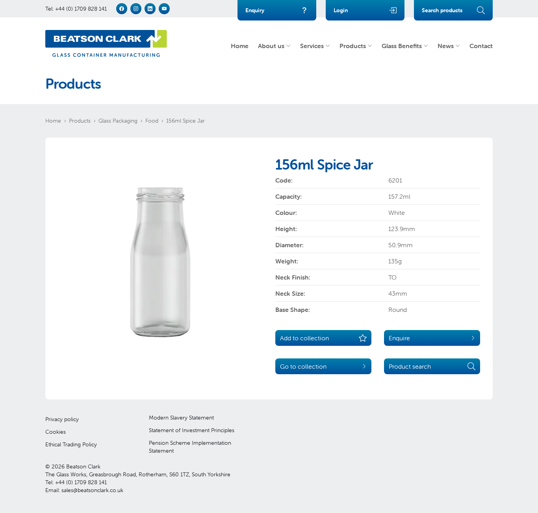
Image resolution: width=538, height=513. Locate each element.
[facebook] (121, 8)
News (446, 46)
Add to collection (304, 338)
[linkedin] (150, 8)
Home (240, 46)
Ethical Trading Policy (71, 444)
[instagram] (135, 8)
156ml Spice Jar (185, 120)
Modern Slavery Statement (181, 417)
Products (352, 46)
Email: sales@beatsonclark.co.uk (84, 490)
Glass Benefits (402, 46)
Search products (442, 10)
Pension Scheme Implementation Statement (190, 446)
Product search (410, 366)
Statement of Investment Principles (191, 430)
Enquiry (254, 10)
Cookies (55, 431)
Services (312, 46)
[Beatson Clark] (106, 43)
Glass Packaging (117, 120)
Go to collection (303, 366)
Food (151, 120)
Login (341, 10)
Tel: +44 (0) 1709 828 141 (76, 8)
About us (271, 46)
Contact (481, 46)
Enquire (399, 338)
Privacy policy (62, 419)
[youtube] (164, 8)
